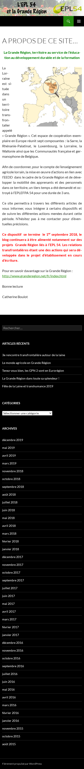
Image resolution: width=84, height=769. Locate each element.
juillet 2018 (9, 502)
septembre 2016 (13, 666)
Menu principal (79, 21)
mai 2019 (8, 447)
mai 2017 (8, 603)
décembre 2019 (12, 440)
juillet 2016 (9, 674)
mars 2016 (9, 705)
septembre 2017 (13, 580)
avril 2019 (9, 455)
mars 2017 (9, 619)
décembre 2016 (12, 642)
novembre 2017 (12, 564)
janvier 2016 (10, 720)
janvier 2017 (10, 635)
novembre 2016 (12, 650)
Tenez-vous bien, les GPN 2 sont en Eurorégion (33, 370)
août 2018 (9, 494)
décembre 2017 (12, 557)
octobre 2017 (11, 572)
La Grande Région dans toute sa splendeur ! (30, 378)
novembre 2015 (12, 728)
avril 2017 (9, 611)
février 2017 (10, 627)
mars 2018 (9, 533)
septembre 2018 (13, 486)
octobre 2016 (11, 658)
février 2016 (10, 713)
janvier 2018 (10, 549)
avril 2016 (9, 697)
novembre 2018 (12, 471)
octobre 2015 (11, 736)
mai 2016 (8, 689)
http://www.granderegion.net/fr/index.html (34, 276)
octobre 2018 (11, 479)
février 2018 (10, 541)
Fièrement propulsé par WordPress (22, 763)
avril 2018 (9, 525)
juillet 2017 (9, 588)
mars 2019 (9, 463)
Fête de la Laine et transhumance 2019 (27, 386)
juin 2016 (8, 681)
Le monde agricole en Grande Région (26, 363)
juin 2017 (8, 596)
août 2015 (9, 744)
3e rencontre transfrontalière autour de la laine (33, 355)
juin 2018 (8, 510)
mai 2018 (8, 518)
